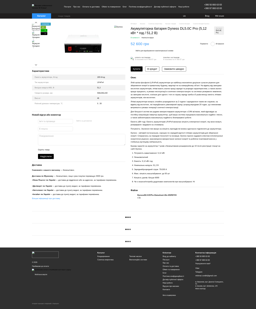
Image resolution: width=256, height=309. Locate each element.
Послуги (67, 7)
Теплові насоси (135, 256)
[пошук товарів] (56, 16)
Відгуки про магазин (171, 286)
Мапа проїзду (200, 289)
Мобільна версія (40, 274)
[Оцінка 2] (58, 149)
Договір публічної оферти (165, 7)
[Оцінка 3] (62, 149)
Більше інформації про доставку (46, 198)
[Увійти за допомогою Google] (99, 121)
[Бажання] (197, 16)
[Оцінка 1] (54, 149)
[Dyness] (118, 26)
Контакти (166, 289)
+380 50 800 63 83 (213, 5)
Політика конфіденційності (140, 7)
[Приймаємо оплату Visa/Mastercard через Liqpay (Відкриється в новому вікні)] (51, 270)
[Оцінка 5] (71, 149)
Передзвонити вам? (203, 264)
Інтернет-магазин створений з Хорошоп (45, 303)
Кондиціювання (103, 256)
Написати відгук (148, 38)
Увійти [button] (137, 51)
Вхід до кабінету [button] (169, 256)
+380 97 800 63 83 (213, 8)
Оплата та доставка (91, 7)
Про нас (76, 7)
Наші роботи (183, 7)
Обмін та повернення (111, 7)
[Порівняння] (192, 16)
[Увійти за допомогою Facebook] (94, 121)
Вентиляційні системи (138, 260)
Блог (125, 7)
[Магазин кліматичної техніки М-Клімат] (45, 255)
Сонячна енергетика (105, 260)
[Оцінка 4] (67, 149)
